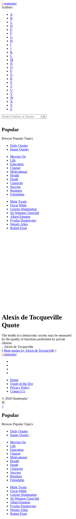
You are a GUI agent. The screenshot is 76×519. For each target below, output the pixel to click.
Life (13, 160)
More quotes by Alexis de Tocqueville (29, 350)
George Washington (23, 209)
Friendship (17, 194)
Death (14, 179)
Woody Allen (19, 224)
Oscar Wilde (18, 205)
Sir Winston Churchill (24, 213)
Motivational (18, 171)
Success (15, 187)
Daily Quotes (19, 145)
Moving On (18, 156)
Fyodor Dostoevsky (23, 220)
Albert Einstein (20, 216)
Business (16, 190)
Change (15, 168)
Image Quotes (19, 149)
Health (14, 175)
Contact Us (17, 391)
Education (17, 164)
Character (16, 183)
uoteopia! (9, 3)
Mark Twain (18, 201)
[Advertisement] (38, 271)
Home (14, 380)
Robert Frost (18, 228)
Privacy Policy (20, 387)
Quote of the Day (21, 384)
